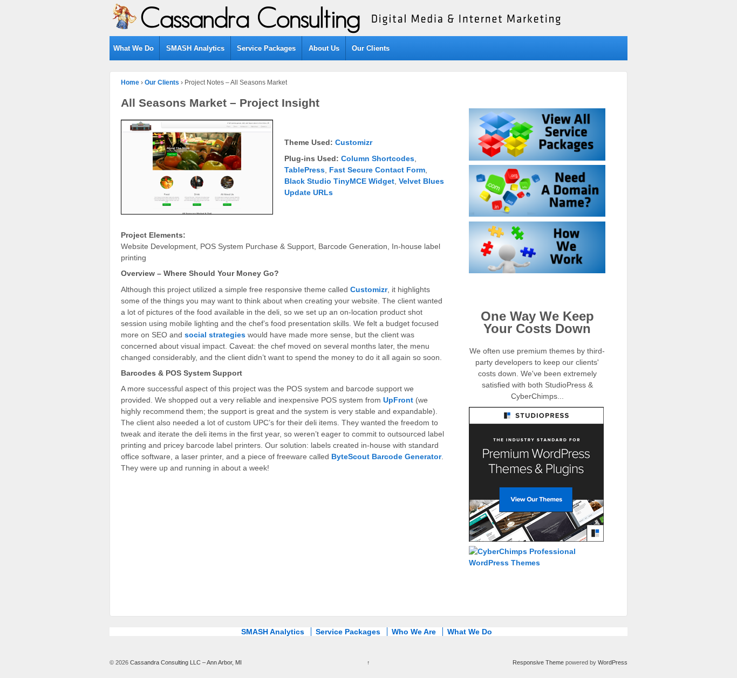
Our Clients (371, 48)
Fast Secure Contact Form (377, 169)
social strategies (215, 334)
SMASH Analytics (195, 48)
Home (130, 82)
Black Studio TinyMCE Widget (339, 181)
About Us (324, 48)
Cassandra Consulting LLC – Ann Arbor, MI (185, 662)
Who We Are (414, 631)
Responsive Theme (538, 662)
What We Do (133, 48)
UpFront (398, 400)
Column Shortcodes (377, 158)
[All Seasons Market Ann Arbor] (202, 170)
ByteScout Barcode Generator (386, 456)
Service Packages (266, 48)
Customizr (353, 142)
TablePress (304, 169)
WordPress (612, 662)
